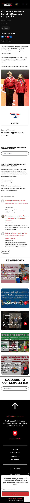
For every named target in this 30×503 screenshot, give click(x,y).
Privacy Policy (15, 456)
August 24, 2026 (17, 319)
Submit (26, 153)
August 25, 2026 (17, 273)
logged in (14, 133)
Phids (7, 216)
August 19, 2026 (17, 342)
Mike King (8, 200)
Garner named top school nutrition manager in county (12, 368)
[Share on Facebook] (2, 37)
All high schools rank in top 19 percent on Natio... (12, 303)
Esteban (7, 233)
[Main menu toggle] (23, 4)
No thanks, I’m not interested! (15, 500)
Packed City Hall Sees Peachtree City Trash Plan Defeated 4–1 (17, 203)
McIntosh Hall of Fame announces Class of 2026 (11, 347)
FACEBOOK (17, 469)
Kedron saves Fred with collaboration (11, 278)
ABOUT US (15, 449)
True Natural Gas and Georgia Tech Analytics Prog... (11, 324)
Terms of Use (15, 460)
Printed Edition (15, 453)
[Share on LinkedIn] (10, 37)
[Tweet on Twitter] (5, 37)
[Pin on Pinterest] (8, 37)
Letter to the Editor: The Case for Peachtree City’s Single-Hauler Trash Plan (16, 218)
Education (5, 28)
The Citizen (4, 23)
